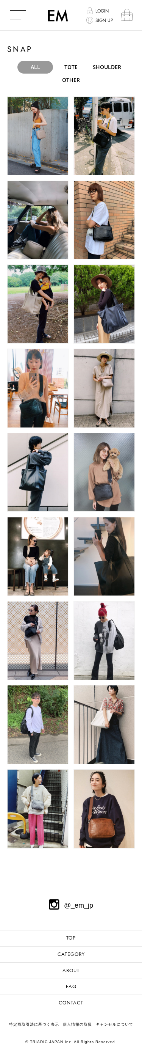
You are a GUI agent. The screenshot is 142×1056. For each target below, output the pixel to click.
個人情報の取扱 (77, 1024)
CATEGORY (71, 954)
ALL (35, 67)
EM (58, 15)
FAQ (71, 986)
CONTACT (71, 1002)
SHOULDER (107, 67)
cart (127, 15)
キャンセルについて (114, 1024)
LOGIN (102, 11)
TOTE (71, 67)
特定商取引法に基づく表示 (34, 1024)
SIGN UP (104, 20)
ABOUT (71, 970)
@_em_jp (78, 905)
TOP (71, 938)
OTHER (71, 79)
